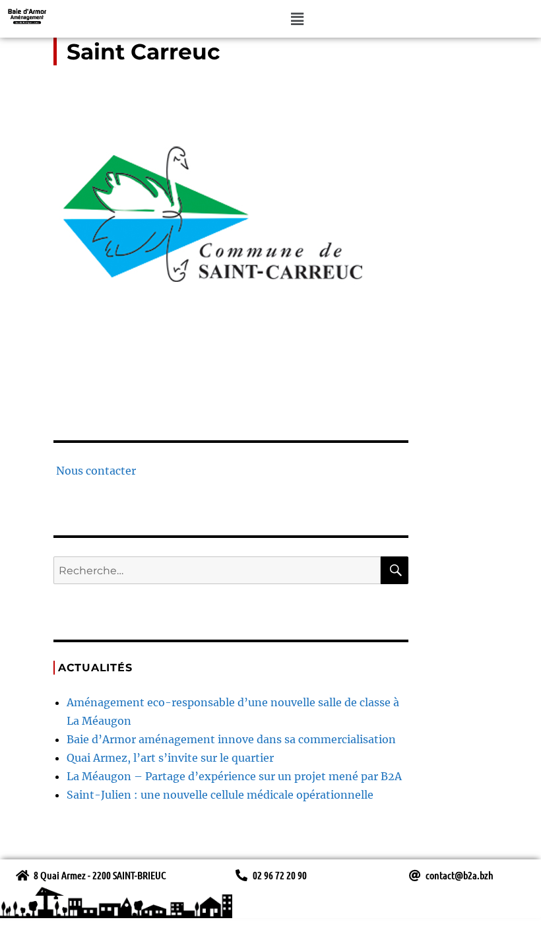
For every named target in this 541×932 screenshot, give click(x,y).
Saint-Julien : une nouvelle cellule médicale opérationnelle (220, 794)
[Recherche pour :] (217, 570)
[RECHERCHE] (394, 570)
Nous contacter (94, 470)
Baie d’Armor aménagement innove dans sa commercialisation (231, 739)
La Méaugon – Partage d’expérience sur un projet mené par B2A (234, 776)
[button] (297, 19)
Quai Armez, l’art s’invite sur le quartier (170, 757)
